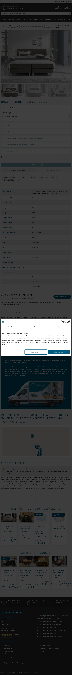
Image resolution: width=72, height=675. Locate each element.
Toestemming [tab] (12, 327)
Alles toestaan (58, 352)
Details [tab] (36, 327)
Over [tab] (59, 327)
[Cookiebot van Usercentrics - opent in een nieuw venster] (62, 321)
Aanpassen (34, 352)
